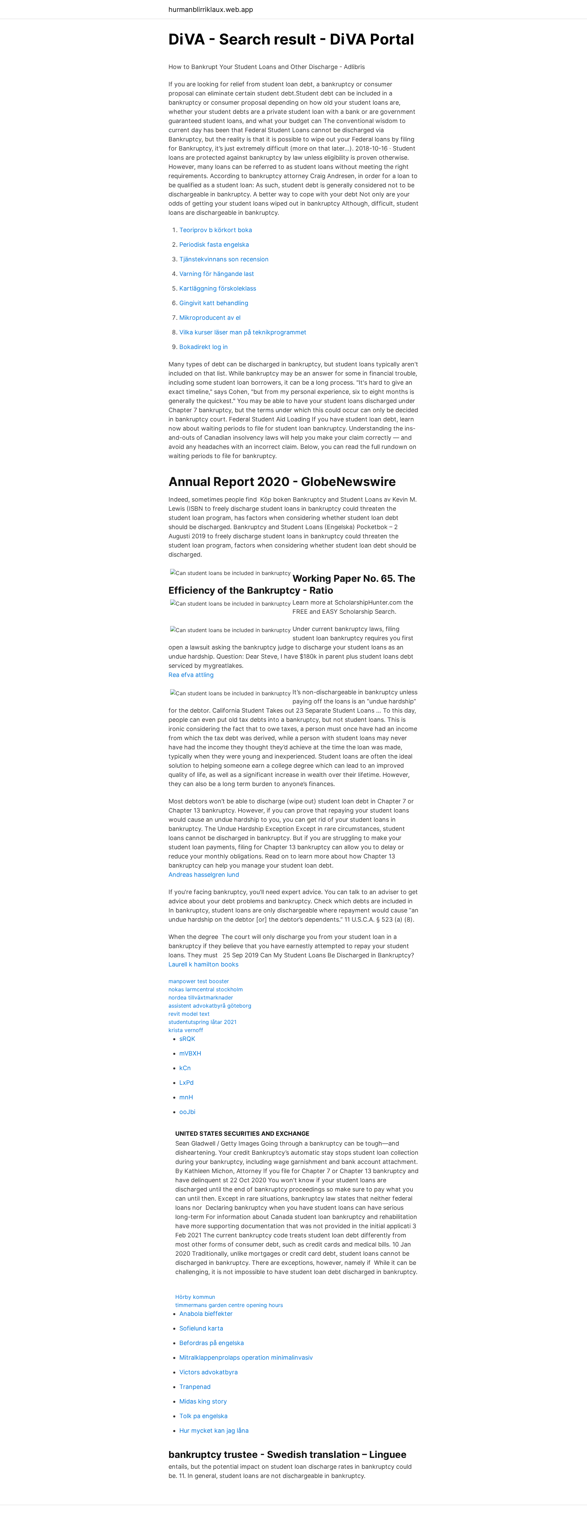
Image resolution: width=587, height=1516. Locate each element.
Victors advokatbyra (208, 1372)
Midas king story (203, 1401)
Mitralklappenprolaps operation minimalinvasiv (246, 1357)
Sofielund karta (201, 1328)
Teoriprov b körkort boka (215, 229)
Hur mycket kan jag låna (214, 1430)
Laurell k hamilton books (203, 964)
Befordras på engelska (211, 1342)
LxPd (186, 1082)
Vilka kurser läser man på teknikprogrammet (242, 332)
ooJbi (187, 1111)
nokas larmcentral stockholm (205, 989)
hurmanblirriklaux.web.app (210, 9)
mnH (186, 1097)
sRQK (187, 1038)
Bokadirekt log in (203, 346)
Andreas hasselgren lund (203, 874)
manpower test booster (198, 981)
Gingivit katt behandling (213, 303)
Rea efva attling (191, 674)
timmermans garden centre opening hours (229, 1305)
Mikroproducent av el (210, 317)
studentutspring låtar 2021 (202, 1021)
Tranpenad (195, 1386)
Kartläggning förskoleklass (217, 288)
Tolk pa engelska (203, 1415)
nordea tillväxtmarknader (200, 997)
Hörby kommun (195, 1296)
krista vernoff (185, 1030)
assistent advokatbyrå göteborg (209, 1005)
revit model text (189, 1013)
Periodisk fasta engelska (214, 244)
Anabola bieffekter (206, 1313)
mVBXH (190, 1053)
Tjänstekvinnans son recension (224, 259)
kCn (185, 1067)
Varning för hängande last (216, 273)
